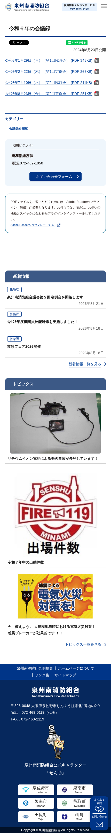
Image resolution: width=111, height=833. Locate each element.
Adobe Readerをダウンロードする (32, 224)
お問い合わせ (99, 816)
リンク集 (42, 675)
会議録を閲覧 (18, 128)
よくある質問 (99, 801)
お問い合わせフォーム (54, 176)
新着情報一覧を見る (85, 364)
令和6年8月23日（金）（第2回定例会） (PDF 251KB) (48, 94)
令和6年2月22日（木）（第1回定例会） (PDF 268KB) (48, 71)
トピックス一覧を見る (83, 644)
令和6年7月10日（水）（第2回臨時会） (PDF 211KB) (48, 83)
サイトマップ (65, 675)
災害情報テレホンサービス (79, 7)
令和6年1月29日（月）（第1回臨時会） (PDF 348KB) (48, 60)
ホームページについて (76, 668)
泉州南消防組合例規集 (35, 668)
